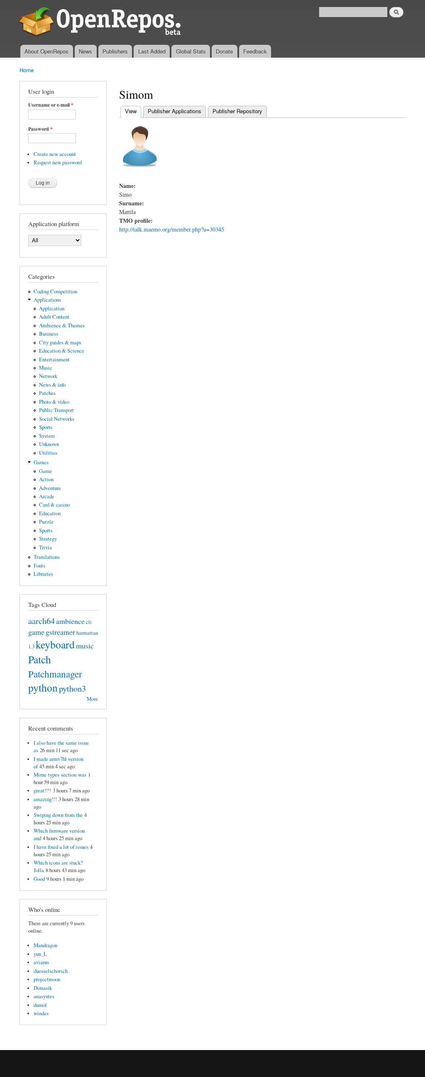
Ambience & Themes (62, 325)
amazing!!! (45, 799)
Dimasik (43, 988)
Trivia (45, 547)
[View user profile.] (140, 171)
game (36, 632)
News (85, 51)
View (133, 111)
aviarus (41, 962)
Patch (39, 659)
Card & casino (54, 504)
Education (50, 513)
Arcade (46, 496)
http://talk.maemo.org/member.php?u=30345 (171, 229)
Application (51, 308)
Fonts (39, 565)
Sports (45, 427)
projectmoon (47, 979)
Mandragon (45, 945)
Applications (47, 299)
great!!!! (42, 790)
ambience (70, 621)
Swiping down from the (58, 815)
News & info (52, 384)
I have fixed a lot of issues (61, 846)
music (85, 646)
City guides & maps (60, 342)
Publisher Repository (237, 111)
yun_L (40, 954)
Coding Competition (55, 291)
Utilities (48, 452)
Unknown (49, 444)
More (92, 698)
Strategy (48, 538)
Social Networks (56, 418)
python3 (72, 688)
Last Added (152, 51)
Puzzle (46, 521)
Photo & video (54, 401)
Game (45, 471)
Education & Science (61, 350)
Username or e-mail (50, 105)
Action (46, 479)
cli (89, 622)
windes (41, 1013)
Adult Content (54, 316)
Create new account (55, 154)
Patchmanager (55, 674)
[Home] (101, 22)
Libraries (43, 573)
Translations (47, 556)
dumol (40, 1005)
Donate (224, 51)
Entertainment (54, 359)
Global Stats (191, 51)
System (47, 435)
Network (48, 376)
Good (39, 878)
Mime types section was (60, 774)
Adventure (50, 488)
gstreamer (60, 632)
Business (48, 333)
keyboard (55, 644)
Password (40, 129)
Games (41, 462)
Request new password (58, 162)
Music (45, 367)
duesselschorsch (51, 971)
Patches (47, 393)
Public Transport (56, 410)
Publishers (115, 51)
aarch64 (41, 620)
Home (27, 70)
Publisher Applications (174, 111)
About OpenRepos (46, 51)
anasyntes (44, 996)
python (43, 687)
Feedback (255, 51)
